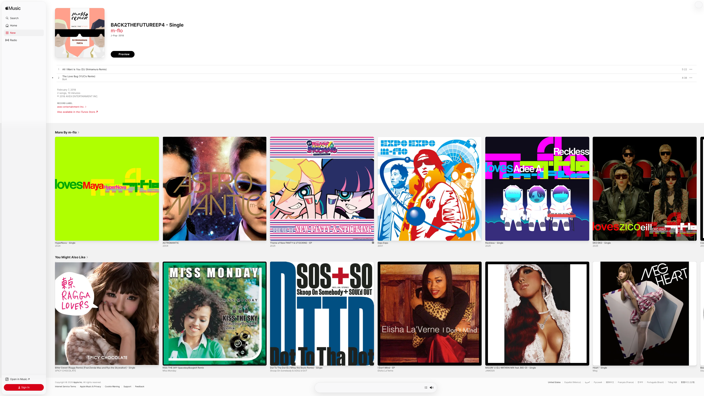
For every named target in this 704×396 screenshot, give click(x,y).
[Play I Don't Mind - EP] (382, 361)
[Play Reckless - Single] (490, 236)
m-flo (117, 30)
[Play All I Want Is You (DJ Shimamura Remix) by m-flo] (58, 69)
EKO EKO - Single (603, 138)
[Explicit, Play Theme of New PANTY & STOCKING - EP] (274, 236)
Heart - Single (601, 263)
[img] (13, 8)
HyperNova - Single (66, 138)
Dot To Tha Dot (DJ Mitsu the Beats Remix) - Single (299, 263)
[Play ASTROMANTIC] (167, 236)
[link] (67, 132)
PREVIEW (683, 69)
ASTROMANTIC (171, 138)
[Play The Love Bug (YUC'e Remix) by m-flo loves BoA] (58, 78)
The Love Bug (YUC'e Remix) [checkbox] (78, 76)
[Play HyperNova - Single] (59, 236)
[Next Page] (700, 188)
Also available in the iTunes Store (76, 111)
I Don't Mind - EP (387, 263)
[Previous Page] (51, 188)
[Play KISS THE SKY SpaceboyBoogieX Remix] (167, 361)
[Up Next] (426, 387)
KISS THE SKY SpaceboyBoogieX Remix (185, 263)
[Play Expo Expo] (382, 236)
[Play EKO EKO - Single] (597, 236)
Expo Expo (384, 138)
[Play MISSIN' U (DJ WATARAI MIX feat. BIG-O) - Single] (490, 361)
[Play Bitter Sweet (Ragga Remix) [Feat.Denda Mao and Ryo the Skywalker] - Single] (59, 361)
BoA (64, 79)
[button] (24, 18)
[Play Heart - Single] (597, 361)
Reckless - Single (495, 138)
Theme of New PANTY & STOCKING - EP (293, 138)
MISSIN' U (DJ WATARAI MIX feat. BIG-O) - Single (513, 263)
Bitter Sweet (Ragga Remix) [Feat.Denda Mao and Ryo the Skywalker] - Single (99, 263)
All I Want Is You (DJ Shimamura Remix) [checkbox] (84, 69)
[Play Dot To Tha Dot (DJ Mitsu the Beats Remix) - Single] (274, 361)
